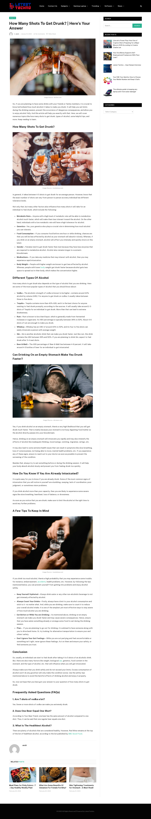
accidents (42, 582)
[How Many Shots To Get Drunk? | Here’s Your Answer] (52, 67)
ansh (17, 34)
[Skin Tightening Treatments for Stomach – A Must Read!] (82, 774)
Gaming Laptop (80, 6)
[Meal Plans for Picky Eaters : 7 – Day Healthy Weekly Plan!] (22, 774)
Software (108, 6)
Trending (95, 6)
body (43, 267)
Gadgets (64, 6)
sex (60, 661)
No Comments (40, 34)
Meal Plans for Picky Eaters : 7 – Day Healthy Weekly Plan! (22, 786)
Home (41, 6)
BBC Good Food (75, 734)
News (120, 6)
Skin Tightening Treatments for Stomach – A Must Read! (81, 786)
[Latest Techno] (20, 6)
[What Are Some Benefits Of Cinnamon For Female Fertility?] (52, 774)
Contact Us (52, 6)
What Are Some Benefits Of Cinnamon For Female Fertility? (52, 786)
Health (12, 18)
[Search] (141, 6)
